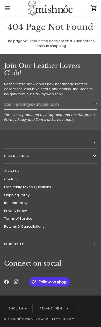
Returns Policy (15, 202)
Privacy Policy (15, 119)
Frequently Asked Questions (27, 187)
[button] (50, 143)
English (16, 308)
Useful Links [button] (16, 156)
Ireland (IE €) (51, 308)
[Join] (92, 104)
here (87, 40)
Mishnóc (16, 319)
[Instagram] (16, 282)
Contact (11, 179)
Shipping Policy (17, 195)
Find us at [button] (14, 244)
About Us (11, 171)
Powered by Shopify (54, 319)
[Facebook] (6, 282)
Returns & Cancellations (24, 226)
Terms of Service (49, 119)
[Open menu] (12, 8)
